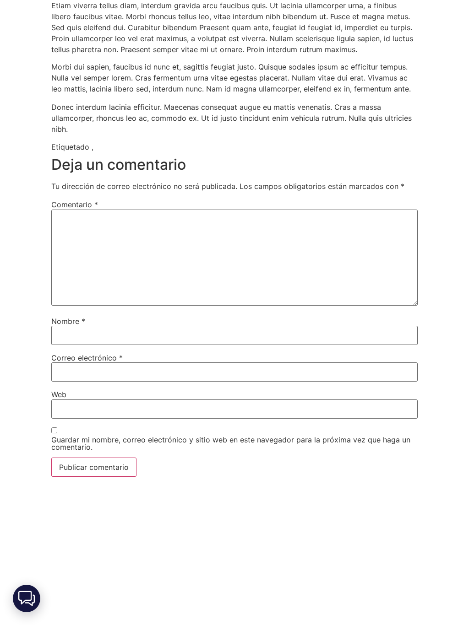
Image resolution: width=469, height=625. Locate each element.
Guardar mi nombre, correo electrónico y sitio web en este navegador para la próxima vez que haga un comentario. (230, 443)
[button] (26, 598)
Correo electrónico (87, 357)
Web (58, 394)
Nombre (68, 321)
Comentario (74, 204)
